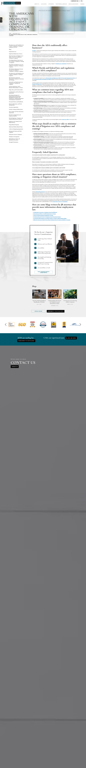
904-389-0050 (72, 338)
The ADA (34, 50)
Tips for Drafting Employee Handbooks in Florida (43, 215)
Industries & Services (61, 4)
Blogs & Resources (73, 4)
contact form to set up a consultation (60, 201)
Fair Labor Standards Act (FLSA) (68, 78)
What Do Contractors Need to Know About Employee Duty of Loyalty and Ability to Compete (52, 219)
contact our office (65, 119)
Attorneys (51, 4)
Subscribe (55, 311)
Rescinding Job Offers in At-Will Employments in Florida (45, 213)
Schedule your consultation (61, 63)
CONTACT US (74, 1)
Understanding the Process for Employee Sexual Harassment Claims (47, 216)
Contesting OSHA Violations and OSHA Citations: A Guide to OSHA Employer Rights (50, 218)
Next (80, 324)
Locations (44, 4)
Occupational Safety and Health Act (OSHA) (42, 79)
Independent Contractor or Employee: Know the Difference (45, 212)
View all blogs (38, 311)
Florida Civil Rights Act (36, 84)
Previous (6, 324)
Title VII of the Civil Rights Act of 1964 (53, 78)
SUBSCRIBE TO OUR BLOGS (26, 340)
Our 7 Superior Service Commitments (43, 272)
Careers (82, 4)
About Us (36, 4)
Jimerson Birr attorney (40, 191)
